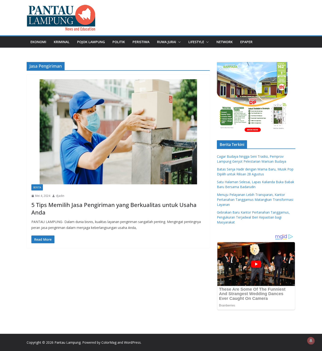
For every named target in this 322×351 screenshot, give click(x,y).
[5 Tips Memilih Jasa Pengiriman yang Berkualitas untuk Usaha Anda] (118, 131)
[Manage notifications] (311, 340)
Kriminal (62, 42)
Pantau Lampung (67, 342)
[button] (178, 42)
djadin (60, 196)
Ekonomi (38, 42)
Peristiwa (140, 42)
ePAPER (246, 42)
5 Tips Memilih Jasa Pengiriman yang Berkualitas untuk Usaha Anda (114, 208)
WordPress (132, 342)
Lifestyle (196, 42)
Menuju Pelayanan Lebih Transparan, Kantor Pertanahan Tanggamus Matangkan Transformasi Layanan (255, 199)
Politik (118, 42)
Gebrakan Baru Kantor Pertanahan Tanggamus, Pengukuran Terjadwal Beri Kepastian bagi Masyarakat (253, 217)
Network (224, 42)
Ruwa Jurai (166, 42)
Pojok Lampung (91, 42)
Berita (37, 187)
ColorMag (108, 342)
